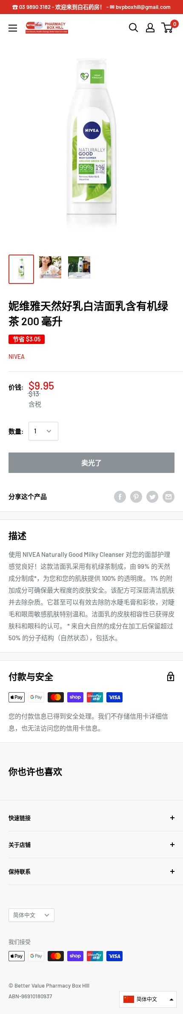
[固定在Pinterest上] (136, 496)
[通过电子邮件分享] (168, 496)
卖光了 (91, 462)
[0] (167, 28)
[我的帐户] (150, 27)
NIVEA (17, 356)
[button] (148, 999)
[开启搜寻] (133, 27)
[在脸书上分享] (120, 496)
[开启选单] (13, 28)
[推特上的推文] (152, 496)
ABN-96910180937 (30, 996)
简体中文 (24, 914)
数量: (16, 431)
